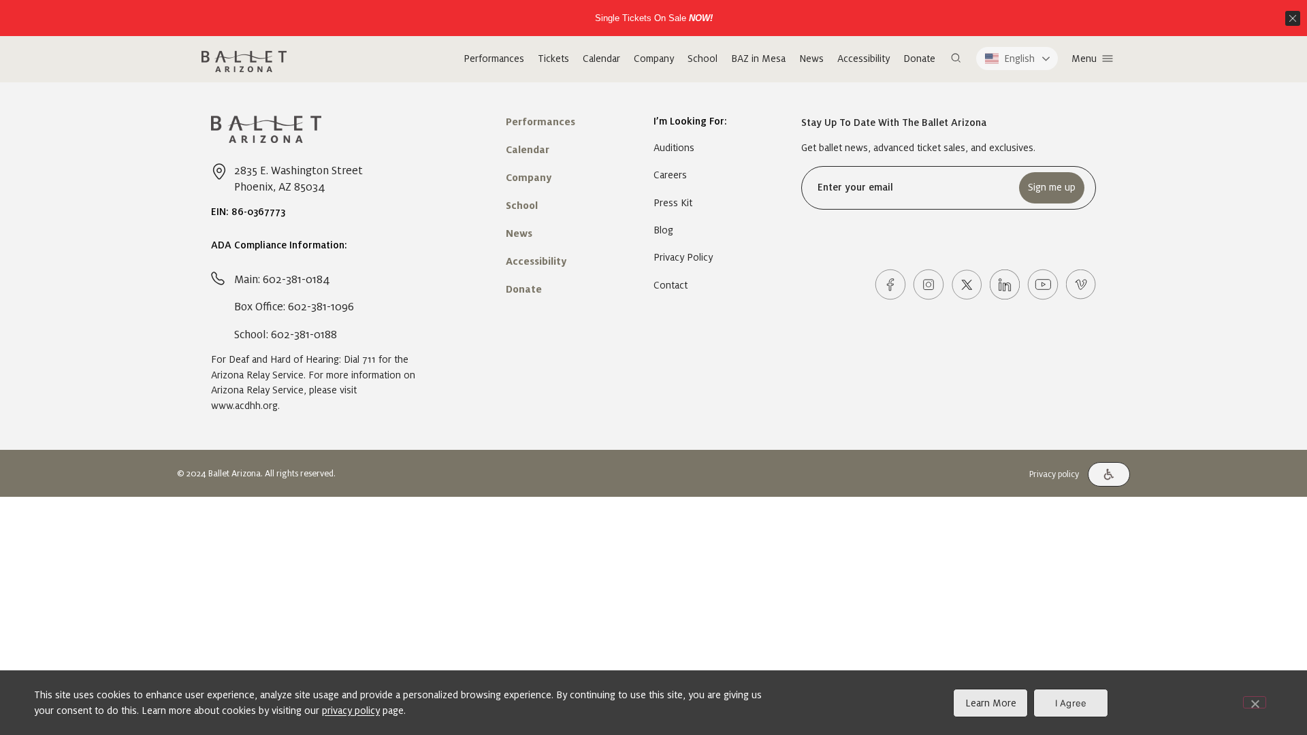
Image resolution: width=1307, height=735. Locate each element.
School (702, 58)
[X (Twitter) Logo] (967, 284)
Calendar (601, 58)
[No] (1254, 702)
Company (654, 58)
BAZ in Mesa (758, 58)
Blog (663, 230)
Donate (919, 58)
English (1019, 58)
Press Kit (673, 202)
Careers (670, 174)
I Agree (1071, 703)
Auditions (674, 147)
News (811, 58)
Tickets (553, 58)
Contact (671, 285)
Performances (494, 58)
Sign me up (1052, 187)
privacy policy (351, 710)
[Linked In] (1005, 284)
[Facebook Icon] (890, 284)
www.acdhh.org (244, 405)
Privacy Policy (683, 257)
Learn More (990, 703)
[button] (956, 58)
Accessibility (863, 58)
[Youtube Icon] (1043, 284)
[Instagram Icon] (928, 284)
